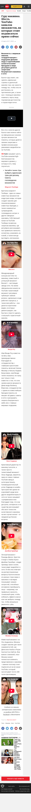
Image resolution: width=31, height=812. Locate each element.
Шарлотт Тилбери (11, 187)
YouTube (17, 723)
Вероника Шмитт (11, 720)
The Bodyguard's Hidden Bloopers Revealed (18, 752)
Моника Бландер (11, 636)
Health (19, 11)
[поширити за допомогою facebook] (2, 47)
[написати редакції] (16, 47)
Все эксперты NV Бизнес (7, 791)
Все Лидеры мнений (6, 789)
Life (2, 11)
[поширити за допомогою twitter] (7, 47)
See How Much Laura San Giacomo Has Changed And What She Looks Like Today (17, 763)
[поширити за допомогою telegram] (11, 47)
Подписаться (17, 6)
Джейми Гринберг (11, 551)
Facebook (6, 714)
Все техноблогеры (25, 789)
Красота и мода (11, 11)
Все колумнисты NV (24, 786)
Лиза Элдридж (11, 461)
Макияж (7, 723)
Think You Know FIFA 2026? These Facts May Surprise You (17, 744)
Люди (24, 11)
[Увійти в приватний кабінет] (24, 6)
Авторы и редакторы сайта (22, 791)
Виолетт (12, 269)
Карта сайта (11, 786)
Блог (12, 723)
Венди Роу (11, 349)
